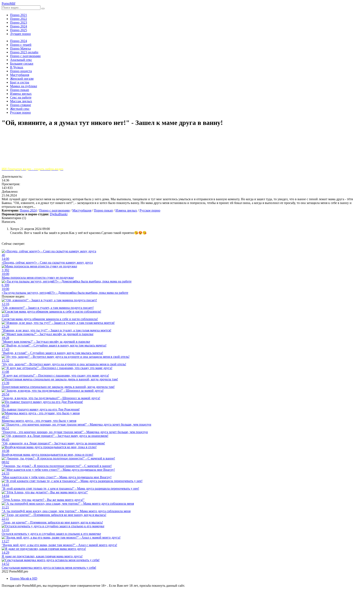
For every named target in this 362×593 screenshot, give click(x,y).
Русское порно (150, 210)
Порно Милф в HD (23, 578)
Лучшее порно (20, 34)
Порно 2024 (18, 26)
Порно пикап (103, 210)
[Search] (43, 8)
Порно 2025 (18, 30)
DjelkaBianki (58, 214)
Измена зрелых (126, 210)
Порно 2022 (18, 19)
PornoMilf (8, 3)
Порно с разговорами (54, 210)
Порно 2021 (18, 15)
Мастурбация (81, 210)
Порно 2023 (18, 22)
